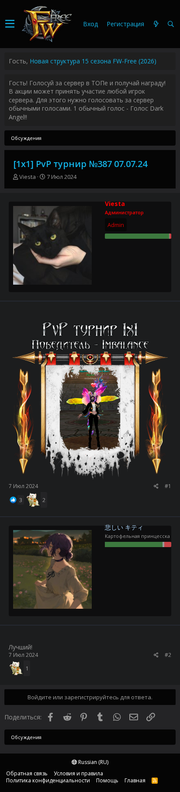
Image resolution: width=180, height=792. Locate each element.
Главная (135, 780)
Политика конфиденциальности (48, 780)
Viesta (27, 177)
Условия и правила (78, 773)
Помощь (107, 780)
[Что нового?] (156, 24)
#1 (168, 486)
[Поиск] (170, 24)
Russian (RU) (92, 762)
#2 (168, 655)
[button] (10, 24)
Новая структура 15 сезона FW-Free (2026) (93, 61)
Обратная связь (27, 773)
